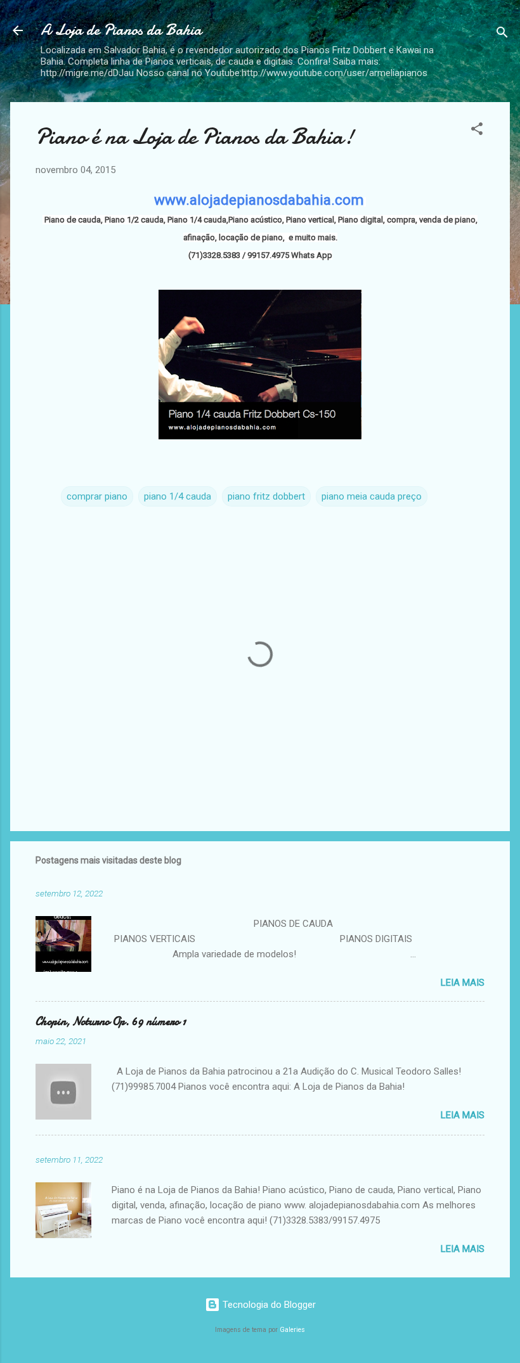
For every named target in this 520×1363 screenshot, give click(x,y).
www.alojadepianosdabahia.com (259, 199)
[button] (476, 131)
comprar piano (97, 496)
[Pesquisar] (502, 34)
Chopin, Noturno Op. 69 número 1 (111, 1022)
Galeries (292, 1330)
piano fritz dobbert (266, 496)
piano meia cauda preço (372, 496)
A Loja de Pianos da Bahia (121, 30)
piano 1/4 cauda (177, 496)
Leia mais (462, 982)
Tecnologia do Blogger (268, 1304)
